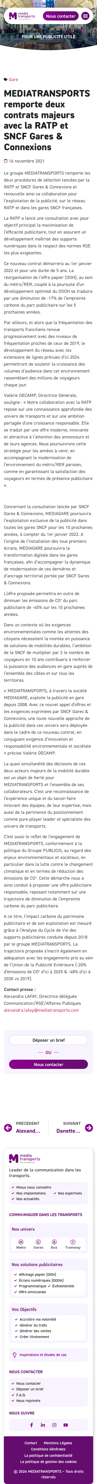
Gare (13, 79)
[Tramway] (73, 1242)
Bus (54, 1247)
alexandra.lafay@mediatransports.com (41, 1010)
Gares (38, 1247)
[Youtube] (65, 1425)
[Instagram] (54, 1425)
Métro (21, 1247)
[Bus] (54, 1242)
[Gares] (38, 1242)
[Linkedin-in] (43, 1425)
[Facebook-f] (31, 1425)
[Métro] (21, 1242)
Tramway (73, 1247)
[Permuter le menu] (85, 16)
